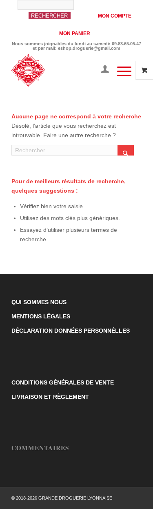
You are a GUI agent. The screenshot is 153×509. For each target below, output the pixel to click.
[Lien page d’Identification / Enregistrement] (101, 70)
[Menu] (120, 70)
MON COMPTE (114, 16)
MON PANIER (74, 33)
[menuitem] (53, 13)
